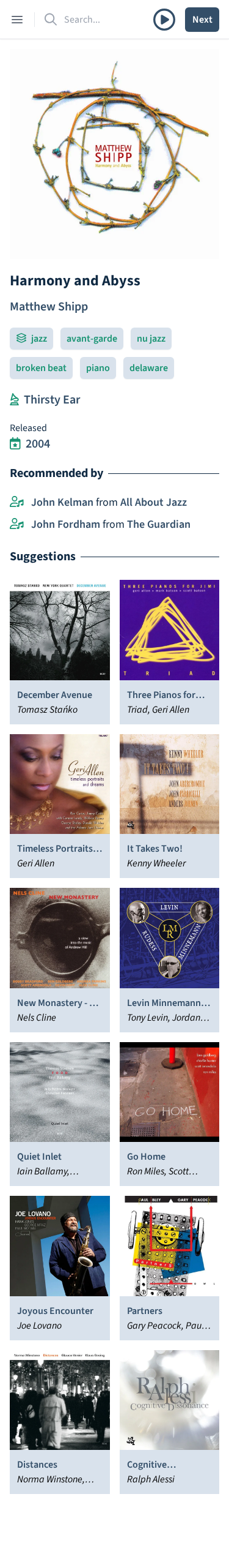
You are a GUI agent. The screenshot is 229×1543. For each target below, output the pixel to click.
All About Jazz (153, 502)
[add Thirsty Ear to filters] (14, 399)
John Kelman (62, 502)
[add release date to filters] (15, 443)
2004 (38, 443)
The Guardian (159, 524)
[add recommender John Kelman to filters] (17, 502)
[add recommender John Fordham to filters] (17, 524)
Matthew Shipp (49, 306)
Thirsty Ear (52, 399)
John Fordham (65, 524)
